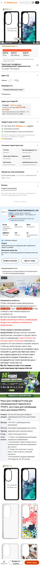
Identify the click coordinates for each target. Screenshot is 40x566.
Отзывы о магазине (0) (9, 188)
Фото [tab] (23, 38)
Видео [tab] (17, 38)
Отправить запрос (24, 309)
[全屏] (37, 42)
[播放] (2, 42)
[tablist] (20, 39)
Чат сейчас (5, 309)
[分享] (37, 65)
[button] (9, 46)
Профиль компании (10, 261)
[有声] (34, 42)
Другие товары (29, 261)
